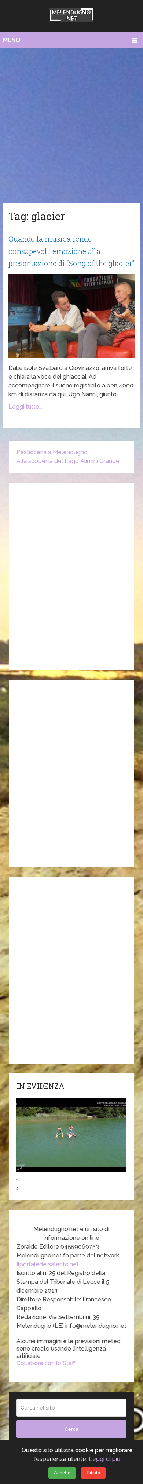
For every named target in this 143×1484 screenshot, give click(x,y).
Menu (11, 40)
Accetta (62, 1473)
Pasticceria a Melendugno (52, 452)
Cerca (71, 1429)
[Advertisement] (71, 123)
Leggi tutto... (25, 406)
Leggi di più (104, 1458)
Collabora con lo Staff (46, 1363)
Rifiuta (93, 1473)
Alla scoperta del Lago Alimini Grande (68, 461)
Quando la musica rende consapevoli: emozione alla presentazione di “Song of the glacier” (71, 251)
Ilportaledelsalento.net (47, 1264)
